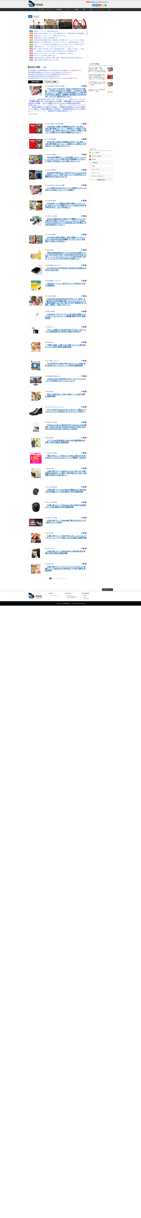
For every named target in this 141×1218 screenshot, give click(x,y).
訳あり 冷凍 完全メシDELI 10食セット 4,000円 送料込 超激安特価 (65, 395)
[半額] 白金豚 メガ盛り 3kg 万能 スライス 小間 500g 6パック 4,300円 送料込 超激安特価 (65, 346)
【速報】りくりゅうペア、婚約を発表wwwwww (46, 31)
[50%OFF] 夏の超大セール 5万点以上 (50, 109)
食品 (48, 249)
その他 (108, 9)
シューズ (49, 406)
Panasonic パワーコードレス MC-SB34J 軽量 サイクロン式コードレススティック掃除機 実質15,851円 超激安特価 (65, 316)
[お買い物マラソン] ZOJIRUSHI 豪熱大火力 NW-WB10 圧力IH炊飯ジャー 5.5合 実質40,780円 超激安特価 (65, 491)
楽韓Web (82, 42)
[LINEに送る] (90, 5)
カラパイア (82, 53)
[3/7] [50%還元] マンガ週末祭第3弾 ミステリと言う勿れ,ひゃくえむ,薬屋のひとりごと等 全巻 (52, 70)
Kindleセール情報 (34, 67)
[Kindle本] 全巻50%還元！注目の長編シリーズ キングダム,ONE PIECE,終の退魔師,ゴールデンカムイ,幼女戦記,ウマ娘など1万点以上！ (65, 239)
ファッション (99, 9)
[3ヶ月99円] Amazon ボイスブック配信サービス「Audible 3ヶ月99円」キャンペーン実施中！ (65, 189)
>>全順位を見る (101, 179)
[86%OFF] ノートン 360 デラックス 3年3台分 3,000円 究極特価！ (65, 284)
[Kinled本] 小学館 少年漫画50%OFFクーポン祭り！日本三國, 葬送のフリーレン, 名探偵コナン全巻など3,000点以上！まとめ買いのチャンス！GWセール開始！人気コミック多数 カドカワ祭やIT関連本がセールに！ (65, 129)
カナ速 (83, 51)
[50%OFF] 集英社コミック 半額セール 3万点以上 (44, 107)
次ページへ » (63, 578)
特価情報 (36, 16)
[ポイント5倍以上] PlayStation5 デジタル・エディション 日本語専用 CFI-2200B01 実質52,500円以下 (65, 330)
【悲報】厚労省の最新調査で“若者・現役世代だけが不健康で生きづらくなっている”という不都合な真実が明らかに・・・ (60, 40)
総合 (30, 16)
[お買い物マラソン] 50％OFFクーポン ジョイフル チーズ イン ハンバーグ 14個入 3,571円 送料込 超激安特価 (66, 537)
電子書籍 (61, 123)
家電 (48, 311)
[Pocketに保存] (99, 5)
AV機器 (76, 9)
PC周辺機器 (59, 9)
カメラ (68, 9)
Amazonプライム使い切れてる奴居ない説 (44, 55)
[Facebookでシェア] (93, 5)
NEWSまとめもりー (80, 46)
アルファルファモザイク (80, 33)
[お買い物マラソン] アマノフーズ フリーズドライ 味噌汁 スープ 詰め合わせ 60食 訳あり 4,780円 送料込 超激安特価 (65, 568)
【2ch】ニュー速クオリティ (80, 37)
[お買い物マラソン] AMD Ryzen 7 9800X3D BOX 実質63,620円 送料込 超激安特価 (65, 552)
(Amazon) (78, 70)
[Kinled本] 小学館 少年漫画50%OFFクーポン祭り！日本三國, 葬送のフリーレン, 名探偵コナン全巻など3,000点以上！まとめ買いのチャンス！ (65, 144)
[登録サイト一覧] (108, 5)
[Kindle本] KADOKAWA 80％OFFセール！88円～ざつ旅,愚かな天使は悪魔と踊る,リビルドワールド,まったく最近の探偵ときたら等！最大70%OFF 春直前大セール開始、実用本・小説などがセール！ (65, 302)
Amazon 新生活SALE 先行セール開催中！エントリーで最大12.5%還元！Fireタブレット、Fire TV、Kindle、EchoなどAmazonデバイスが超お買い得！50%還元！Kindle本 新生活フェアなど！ (65, 222)
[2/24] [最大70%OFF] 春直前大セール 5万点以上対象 (41, 76)
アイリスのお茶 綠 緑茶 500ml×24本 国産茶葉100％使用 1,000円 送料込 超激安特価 (65, 441)
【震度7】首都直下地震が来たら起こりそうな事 (46, 60)
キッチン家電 (50, 486)
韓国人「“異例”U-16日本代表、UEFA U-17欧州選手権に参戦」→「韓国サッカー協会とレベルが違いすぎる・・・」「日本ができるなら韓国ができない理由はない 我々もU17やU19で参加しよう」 (59, 49)
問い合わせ (70, 595)
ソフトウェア (57, 280)
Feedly (85, 595)
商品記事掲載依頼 (71, 597)
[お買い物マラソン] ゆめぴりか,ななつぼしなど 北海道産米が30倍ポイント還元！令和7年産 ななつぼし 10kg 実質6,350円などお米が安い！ (66, 473)
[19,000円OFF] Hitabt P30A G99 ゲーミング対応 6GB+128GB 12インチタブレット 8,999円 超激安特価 (65, 364)
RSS (85, 597)
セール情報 (61, 85)
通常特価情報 (35, 81)
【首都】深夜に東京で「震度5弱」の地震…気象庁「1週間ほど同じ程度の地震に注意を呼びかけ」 (59, 57)
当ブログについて (55, 595)
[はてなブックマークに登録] (96, 5)
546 (58, 578)
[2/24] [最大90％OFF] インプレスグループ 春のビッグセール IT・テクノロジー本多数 (50, 78)
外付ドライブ (57, 265)
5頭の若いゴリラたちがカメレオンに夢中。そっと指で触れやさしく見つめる (53, 53)
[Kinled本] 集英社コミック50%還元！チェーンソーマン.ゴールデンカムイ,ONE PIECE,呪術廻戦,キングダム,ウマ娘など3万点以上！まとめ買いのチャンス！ (65, 159)
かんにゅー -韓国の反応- (80, 44)
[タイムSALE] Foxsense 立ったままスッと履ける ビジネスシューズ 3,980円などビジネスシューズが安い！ (65, 410)
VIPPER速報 (81, 35)
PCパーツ (49, 9)
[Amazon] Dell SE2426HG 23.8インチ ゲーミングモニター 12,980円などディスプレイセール (65, 380)
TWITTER (86, 598)
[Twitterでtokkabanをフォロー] (87, 5)
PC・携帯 (40, 9)
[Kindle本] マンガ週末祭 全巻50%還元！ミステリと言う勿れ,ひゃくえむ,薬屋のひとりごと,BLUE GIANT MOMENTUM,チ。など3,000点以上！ (65, 205)
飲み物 (51, 249)
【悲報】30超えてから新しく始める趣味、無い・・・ (47, 37)
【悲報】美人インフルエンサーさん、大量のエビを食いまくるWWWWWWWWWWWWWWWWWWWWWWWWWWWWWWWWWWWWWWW (54, 36)
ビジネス (54, 406)
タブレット (55, 360)
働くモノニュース (96, 172)
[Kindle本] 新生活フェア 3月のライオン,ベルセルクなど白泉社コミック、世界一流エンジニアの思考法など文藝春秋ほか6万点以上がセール (66, 174)
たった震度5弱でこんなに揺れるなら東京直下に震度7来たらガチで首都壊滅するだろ (55, 51)
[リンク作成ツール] (111, 5)
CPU (48, 548)
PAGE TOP (107, 589)
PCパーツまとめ (81, 55)
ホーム (32, 9)
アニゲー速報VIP (81, 31)
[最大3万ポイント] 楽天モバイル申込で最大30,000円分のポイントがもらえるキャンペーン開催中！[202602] (65, 457)
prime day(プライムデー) (44, 99)
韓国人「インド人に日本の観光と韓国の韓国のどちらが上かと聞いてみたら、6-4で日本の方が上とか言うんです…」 (60, 44)
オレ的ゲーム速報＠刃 (80, 40)
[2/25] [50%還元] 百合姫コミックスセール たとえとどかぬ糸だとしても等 (47, 72)
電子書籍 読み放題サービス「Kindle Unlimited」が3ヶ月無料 (46, 101)
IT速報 (83, 60)
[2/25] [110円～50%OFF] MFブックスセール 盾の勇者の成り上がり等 (46, 74)
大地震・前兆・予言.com (80, 57)
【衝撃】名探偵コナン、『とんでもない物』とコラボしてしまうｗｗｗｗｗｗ (54, 46)
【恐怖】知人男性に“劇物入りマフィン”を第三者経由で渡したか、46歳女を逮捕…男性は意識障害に (59, 33)
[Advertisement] (100, 36)
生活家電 (52, 311)
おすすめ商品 (50, 85)
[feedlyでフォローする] (105, 5)
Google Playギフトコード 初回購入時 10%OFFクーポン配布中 (96, 90)
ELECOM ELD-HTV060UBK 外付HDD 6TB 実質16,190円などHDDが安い (65, 269)
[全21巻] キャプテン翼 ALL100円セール (58, 111)
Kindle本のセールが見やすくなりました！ (99, 2)
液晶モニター (57, 376)
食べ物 (49, 342)
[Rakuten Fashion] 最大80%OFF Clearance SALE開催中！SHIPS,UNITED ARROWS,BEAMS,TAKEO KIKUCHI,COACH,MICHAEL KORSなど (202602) (65, 427)
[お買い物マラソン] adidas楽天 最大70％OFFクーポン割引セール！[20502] (65, 521)
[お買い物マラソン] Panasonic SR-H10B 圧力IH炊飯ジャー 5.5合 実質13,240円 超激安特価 (65, 506)
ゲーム (53, 326)
